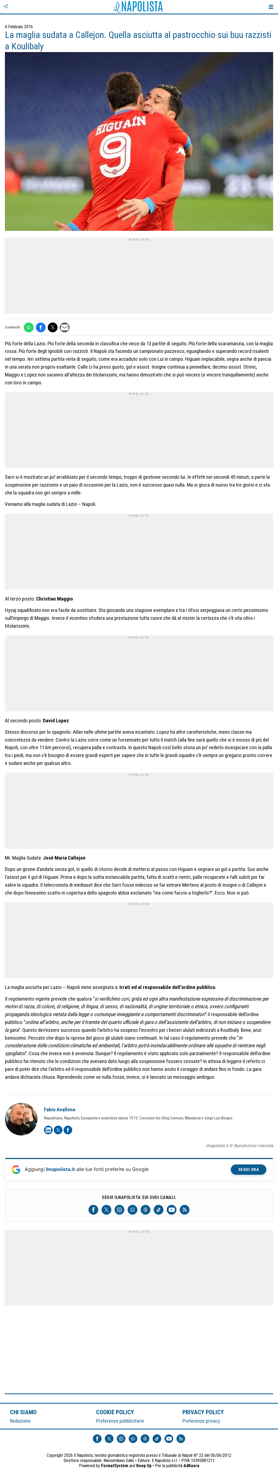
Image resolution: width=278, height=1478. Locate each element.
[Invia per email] (65, 327)
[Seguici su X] (106, 1210)
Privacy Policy (203, 1412)
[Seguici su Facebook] (93, 1210)
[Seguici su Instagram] (119, 1210)
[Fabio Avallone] (21, 1120)
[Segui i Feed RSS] (184, 1210)
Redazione (20, 1421)
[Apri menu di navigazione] (271, 7)
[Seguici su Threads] (145, 1210)
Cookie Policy (115, 1412)
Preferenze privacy (201, 1421)
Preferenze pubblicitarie (120, 1421)
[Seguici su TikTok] (158, 1210)
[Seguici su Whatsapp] (132, 1210)
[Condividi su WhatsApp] (29, 327)
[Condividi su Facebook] (41, 327)
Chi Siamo (23, 1412)
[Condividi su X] (53, 327)
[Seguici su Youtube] (171, 1210)
